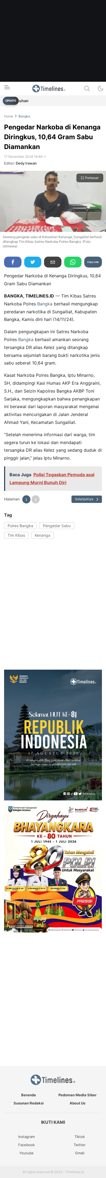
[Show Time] (44, 156)
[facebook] (12, 262)
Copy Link (93, 261)
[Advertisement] (53, 53)
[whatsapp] (73, 262)
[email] (52, 262)
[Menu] (7, 89)
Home (8, 116)
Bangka (24, 116)
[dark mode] (100, 88)
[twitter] (33, 262)
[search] (87, 88)
